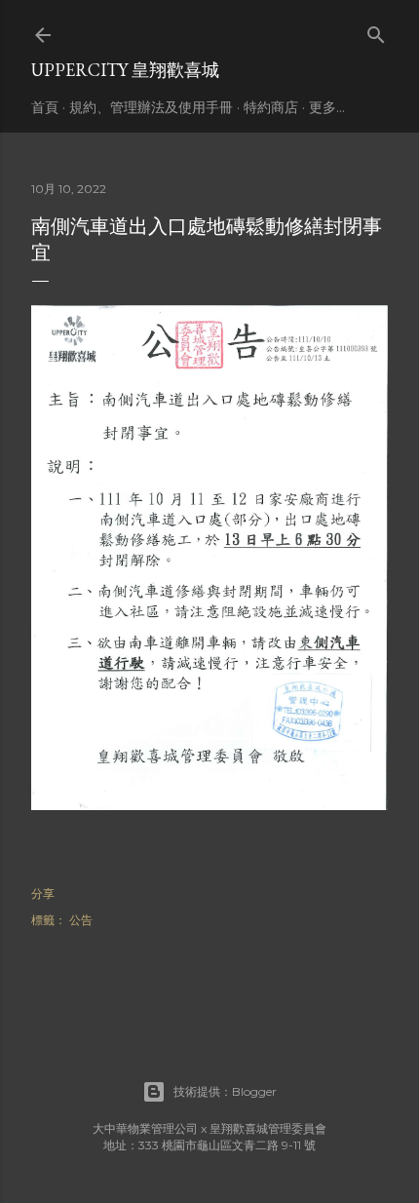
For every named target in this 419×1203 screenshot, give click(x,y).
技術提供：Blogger (225, 1091)
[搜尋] (376, 31)
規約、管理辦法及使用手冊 (151, 107)
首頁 (44, 107)
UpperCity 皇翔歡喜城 (125, 69)
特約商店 (271, 107)
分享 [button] (43, 893)
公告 (81, 919)
